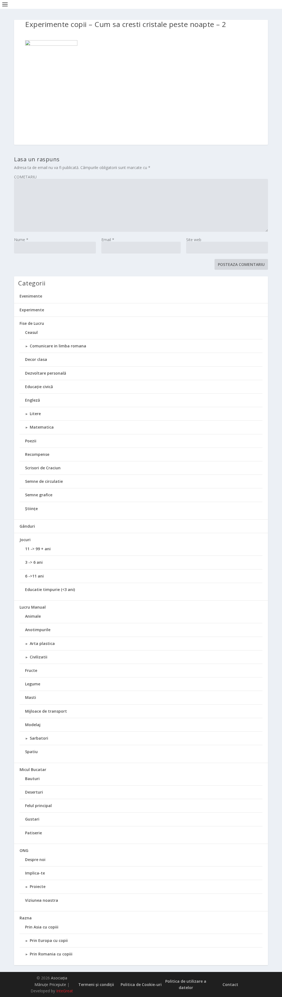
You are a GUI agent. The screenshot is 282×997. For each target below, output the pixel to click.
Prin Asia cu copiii (41, 927)
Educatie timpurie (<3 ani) (50, 589)
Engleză (32, 400)
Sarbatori (39, 738)
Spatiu (31, 751)
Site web (193, 239)
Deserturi (34, 792)
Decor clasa (36, 359)
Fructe (31, 670)
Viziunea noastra (41, 900)
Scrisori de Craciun (43, 467)
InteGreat (64, 990)
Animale (33, 616)
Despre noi (35, 859)
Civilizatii (38, 657)
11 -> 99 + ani (38, 548)
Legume (32, 684)
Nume (21, 239)
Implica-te (35, 873)
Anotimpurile (37, 629)
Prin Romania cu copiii (51, 954)
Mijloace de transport (46, 711)
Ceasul (31, 332)
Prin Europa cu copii (49, 940)
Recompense (37, 454)
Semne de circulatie (44, 481)
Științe (31, 508)
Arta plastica (42, 643)
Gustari (32, 819)
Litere (35, 413)
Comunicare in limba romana (58, 345)
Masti (30, 697)
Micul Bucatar (33, 769)
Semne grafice (38, 494)
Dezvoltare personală (45, 373)
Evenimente (31, 296)
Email (107, 239)
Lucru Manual (33, 607)
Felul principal (38, 805)
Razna (26, 917)
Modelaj (32, 724)
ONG (24, 850)
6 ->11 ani (34, 576)
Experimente (32, 309)
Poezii (30, 440)
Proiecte (37, 886)
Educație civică (39, 386)
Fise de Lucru (32, 323)
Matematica (42, 427)
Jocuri (25, 539)
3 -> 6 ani (34, 562)
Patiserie (33, 832)
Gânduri (27, 526)
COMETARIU (25, 176)
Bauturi (32, 778)
